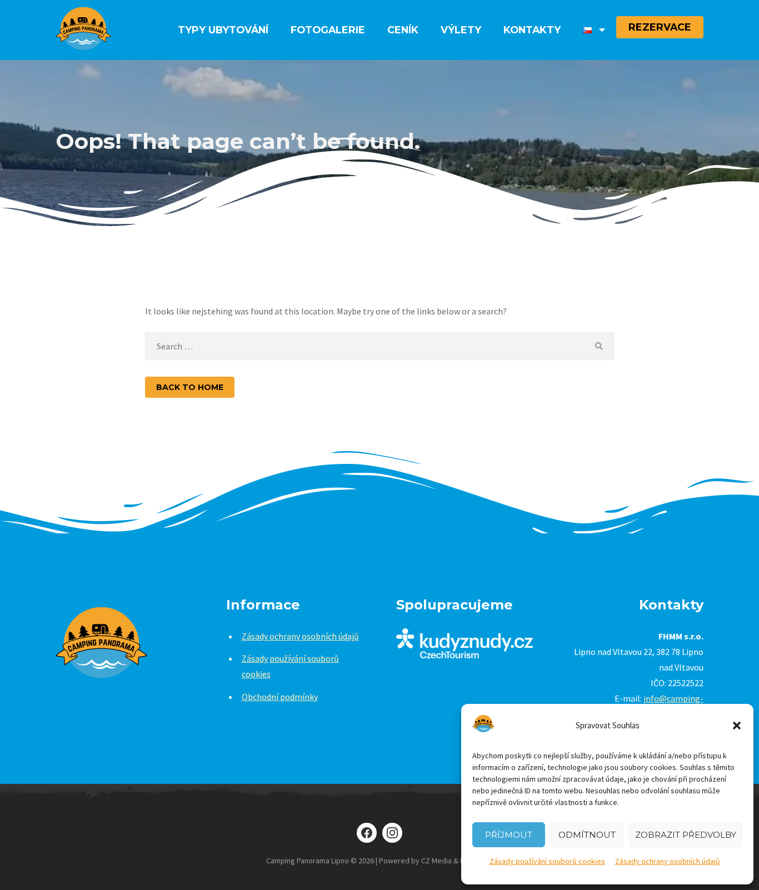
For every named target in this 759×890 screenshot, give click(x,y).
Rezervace (659, 27)
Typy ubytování (223, 30)
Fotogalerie (328, 30)
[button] (736, 725)
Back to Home (189, 387)
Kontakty (532, 30)
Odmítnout (587, 834)
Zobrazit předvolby (685, 834)
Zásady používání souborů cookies (547, 861)
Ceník (402, 30)
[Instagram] (392, 833)
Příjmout (508, 834)
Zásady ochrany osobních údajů (667, 861)
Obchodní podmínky (280, 696)
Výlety (461, 30)
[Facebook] (367, 833)
